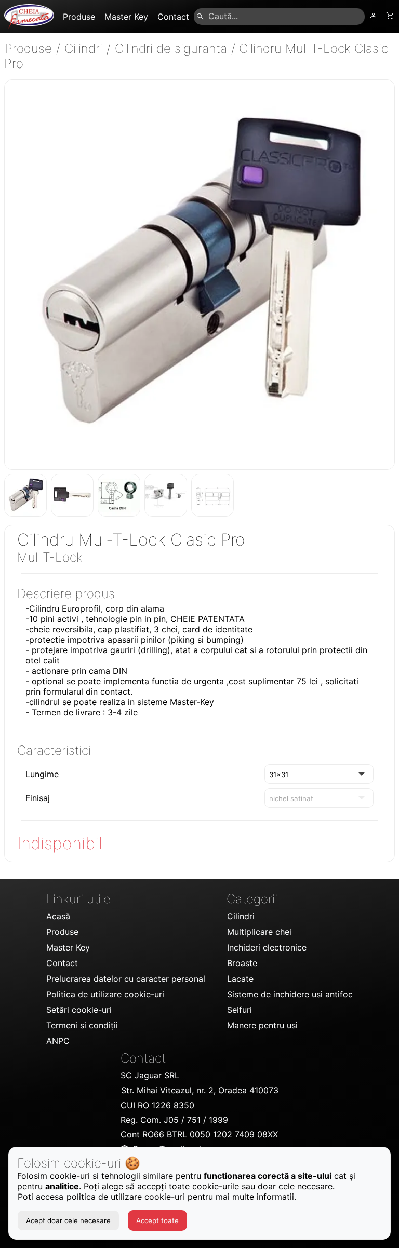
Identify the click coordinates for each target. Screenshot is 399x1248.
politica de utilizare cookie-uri (126, 1196)
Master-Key (192, 702)
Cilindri (85, 48)
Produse (30, 48)
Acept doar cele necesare (68, 1220)
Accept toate (157, 1220)
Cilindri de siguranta (173, 48)
